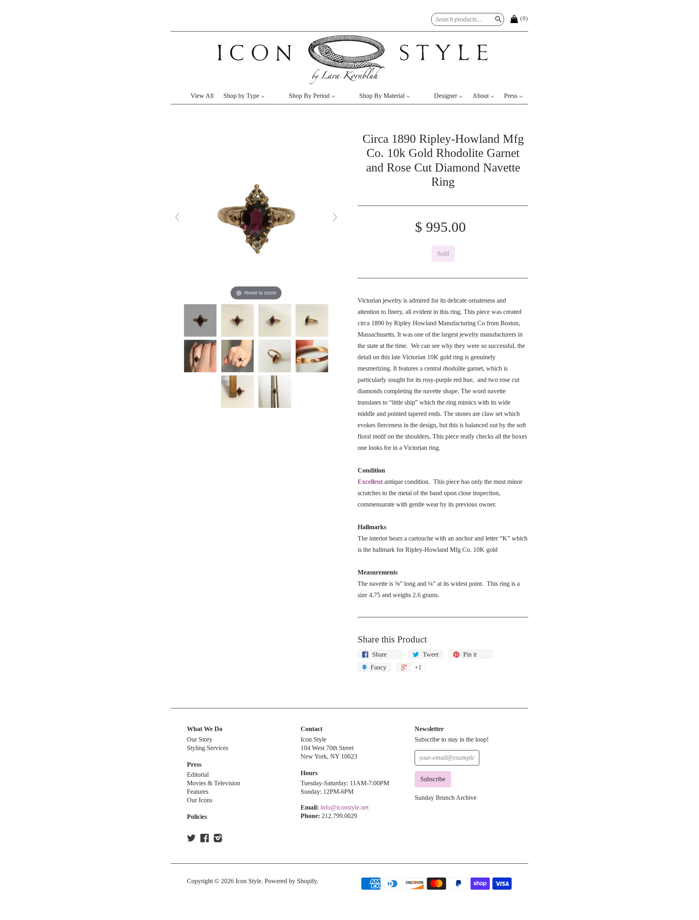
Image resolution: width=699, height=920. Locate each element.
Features (197, 791)
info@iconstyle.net (344, 807)
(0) (524, 18)
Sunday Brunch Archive (446, 797)
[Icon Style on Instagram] (218, 838)
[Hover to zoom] (256, 216)
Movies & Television (213, 783)
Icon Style (248, 881)
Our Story (199, 739)
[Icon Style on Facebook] (204, 838)
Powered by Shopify (291, 881)
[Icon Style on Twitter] (191, 838)
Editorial (198, 774)
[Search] (497, 18)
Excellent (370, 481)
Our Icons (199, 800)
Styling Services (207, 747)
